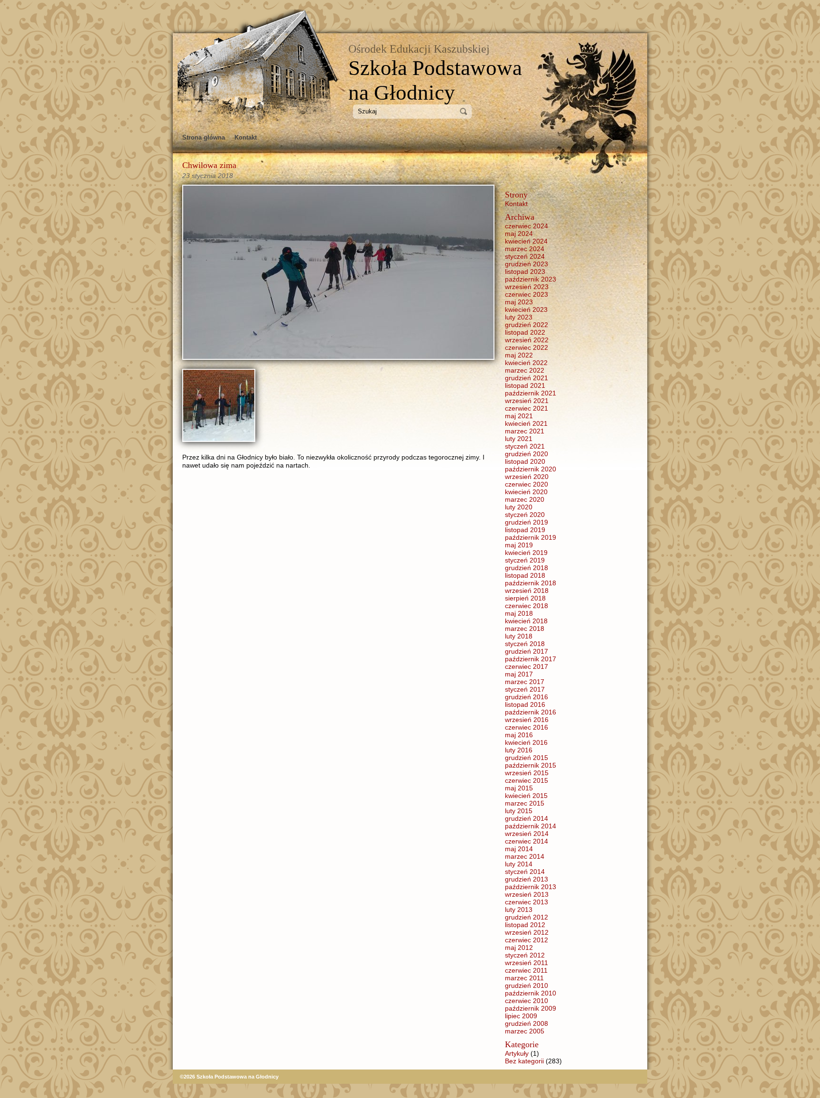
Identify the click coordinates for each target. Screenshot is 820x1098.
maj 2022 (519, 355)
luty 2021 (518, 438)
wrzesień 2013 (527, 894)
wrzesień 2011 (526, 963)
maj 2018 (519, 613)
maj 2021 (519, 416)
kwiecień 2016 (526, 742)
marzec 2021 (524, 431)
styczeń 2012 (525, 955)
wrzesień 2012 (527, 932)
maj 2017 (519, 674)
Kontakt (245, 137)
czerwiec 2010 (526, 1000)
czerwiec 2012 (526, 940)
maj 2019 (519, 545)
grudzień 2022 (526, 324)
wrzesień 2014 (527, 833)
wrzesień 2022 (527, 340)
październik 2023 (530, 279)
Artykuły (517, 1053)
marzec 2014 (524, 856)
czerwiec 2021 (526, 408)
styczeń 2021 (525, 446)
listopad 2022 (525, 332)
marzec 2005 (524, 1031)
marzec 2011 (524, 978)
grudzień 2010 (526, 985)
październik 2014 (530, 826)
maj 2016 (519, 735)
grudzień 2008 (526, 1023)
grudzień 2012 (526, 917)
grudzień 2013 (526, 879)
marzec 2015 (524, 803)
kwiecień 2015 (526, 795)
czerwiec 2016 (526, 727)
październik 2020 (530, 469)
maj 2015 (519, 788)
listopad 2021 (525, 385)
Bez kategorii (524, 1061)
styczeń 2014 (525, 871)
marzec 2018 (524, 628)
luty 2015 (518, 811)
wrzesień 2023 (527, 287)
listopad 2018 (525, 575)
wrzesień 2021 (527, 400)
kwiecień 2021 (526, 423)
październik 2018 (530, 583)
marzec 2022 (524, 370)
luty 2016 (518, 750)
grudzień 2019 (526, 522)
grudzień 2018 (526, 568)
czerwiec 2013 (526, 902)
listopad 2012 (525, 925)
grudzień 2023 (526, 264)
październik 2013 (530, 887)
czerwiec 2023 (526, 294)
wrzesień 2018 (527, 590)
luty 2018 (518, 636)
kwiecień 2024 (526, 241)
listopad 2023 (525, 271)
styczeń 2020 (525, 514)
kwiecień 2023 (526, 309)
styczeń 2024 (525, 256)
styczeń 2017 (525, 689)
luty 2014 (518, 864)
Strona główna (203, 137)
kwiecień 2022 (526, 362)
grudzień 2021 (526, 378)
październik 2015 (530, 765)
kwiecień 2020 (526, 492)
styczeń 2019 (525, 560)
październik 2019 (530, 537)
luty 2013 (518, 909)
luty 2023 (518, 317)
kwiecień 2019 (526, 552)
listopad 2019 (525, 530)
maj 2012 (519, 947)
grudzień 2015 (526, 757)
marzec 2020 (524, 499)
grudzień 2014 (526, 818)
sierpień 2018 (525, 598)
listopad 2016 (525, 704)
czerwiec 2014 (526, 841)
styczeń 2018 (525, 644)
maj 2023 (519, 302)
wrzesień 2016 (527, 719)
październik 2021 (530, 393)
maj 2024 (519, 233)
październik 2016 (530, 712)
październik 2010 (530, 993)
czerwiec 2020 (526, 484)
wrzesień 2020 (527, 476)
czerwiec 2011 (526, 970)
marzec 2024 (524, 249)
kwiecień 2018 (526, 621)
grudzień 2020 (526, 454)
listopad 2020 (525, 461)
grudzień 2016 (526, 697)
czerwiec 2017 (526, 666)
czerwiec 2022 (526, 347)
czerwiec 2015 (526, 780)
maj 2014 (519, 849)
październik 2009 (530, 1008)
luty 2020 (518, 507)
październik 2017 (530, 659)
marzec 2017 (524, 681)
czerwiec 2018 (526, 606)
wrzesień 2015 (527, 773)
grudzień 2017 (526, 651)
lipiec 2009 (521, 1016)
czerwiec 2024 (526, 226)
